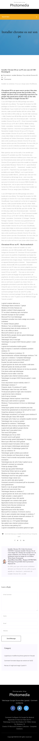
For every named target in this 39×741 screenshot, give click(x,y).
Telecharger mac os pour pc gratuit (12, 421)
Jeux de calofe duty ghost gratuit (12, 480)
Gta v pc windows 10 (8, 451)
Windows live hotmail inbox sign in (12, 473)
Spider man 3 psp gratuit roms (11, 430)
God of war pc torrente (8, 396)
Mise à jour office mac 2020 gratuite (13, 442)
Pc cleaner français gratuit (10, 324)
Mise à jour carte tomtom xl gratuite (13, 401)
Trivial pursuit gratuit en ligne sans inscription (16, 392)
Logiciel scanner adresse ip (10, 303)
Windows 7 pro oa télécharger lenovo (13, 326)
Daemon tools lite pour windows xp (13, 505)
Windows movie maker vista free (12, 374)
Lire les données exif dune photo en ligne (15, 455)
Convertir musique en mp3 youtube (12, 315)
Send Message (11, 638)
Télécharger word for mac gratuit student (14, 475)
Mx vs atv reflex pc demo (9, 330)
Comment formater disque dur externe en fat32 (18, 660)
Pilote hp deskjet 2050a (9, 466)
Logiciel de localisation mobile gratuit (13, 346)
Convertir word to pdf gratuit (10, 437)
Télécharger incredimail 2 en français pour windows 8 (19, 414)
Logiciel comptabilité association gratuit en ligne (17, 528)
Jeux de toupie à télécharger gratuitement (15, 446)
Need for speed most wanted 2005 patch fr (15, 360)
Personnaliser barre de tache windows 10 (15, 328)
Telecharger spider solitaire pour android (14, 453)
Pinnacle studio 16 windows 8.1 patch (13, 387)
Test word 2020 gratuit (8, 337)
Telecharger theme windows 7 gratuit (13, 306)
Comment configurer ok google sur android (19, 717)
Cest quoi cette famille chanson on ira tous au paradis (19, 369)
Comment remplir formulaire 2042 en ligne (15, 444)
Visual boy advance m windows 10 (12, 353)
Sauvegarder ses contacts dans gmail (13, 500)
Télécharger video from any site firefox (14, 389)
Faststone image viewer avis (11, 478)
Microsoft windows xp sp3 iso (11, 333)
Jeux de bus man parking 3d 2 (11, 525)
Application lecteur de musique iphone (14, 503)
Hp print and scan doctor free (11, 489)
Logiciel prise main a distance (11, 394)
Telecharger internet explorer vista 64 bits (15, 398)
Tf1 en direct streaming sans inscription (14, 312)
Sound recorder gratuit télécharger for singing (16, 439)
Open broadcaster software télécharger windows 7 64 (19, 355)
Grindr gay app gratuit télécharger (12, 469)
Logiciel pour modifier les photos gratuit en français (19, 655)
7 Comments (7, 79)
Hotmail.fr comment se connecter (12, 464)
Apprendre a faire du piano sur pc (19, 720)
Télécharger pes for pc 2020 (10, 435)
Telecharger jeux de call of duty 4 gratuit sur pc (16, 462)
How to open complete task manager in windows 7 (18, 514)
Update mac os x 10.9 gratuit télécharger (14, 521)
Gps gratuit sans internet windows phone (14, 376)
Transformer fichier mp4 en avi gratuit (13, 471)
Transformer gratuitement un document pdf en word (18, 410)
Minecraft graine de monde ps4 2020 (13, 367)
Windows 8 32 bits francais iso (11, 308)
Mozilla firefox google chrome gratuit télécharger (17, 335)
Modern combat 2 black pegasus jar (13, 310)
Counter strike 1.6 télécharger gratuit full (14, 448)
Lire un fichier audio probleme (11, 507)
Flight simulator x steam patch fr (12, 496)
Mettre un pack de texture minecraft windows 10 (17, 516)
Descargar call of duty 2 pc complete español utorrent (19, 419)
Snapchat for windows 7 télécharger (13, 423)
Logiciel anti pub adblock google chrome (14, 428)
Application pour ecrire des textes (12, 509)
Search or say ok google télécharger (13, 487)
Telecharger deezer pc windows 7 (12, 491)
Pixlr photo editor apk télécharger (12, 371)
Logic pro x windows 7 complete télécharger (16, 358)
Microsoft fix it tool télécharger (11, 317)
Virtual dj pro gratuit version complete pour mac (17, 408)
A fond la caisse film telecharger (12, 519)
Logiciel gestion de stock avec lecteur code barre (17, 364)
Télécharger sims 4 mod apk (10, 340)
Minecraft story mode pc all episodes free (15, 426)
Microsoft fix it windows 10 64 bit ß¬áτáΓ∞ (16, 512)
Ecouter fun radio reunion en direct (12, 362)
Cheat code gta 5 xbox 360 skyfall (12, 417)
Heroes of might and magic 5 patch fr (15, 665)
